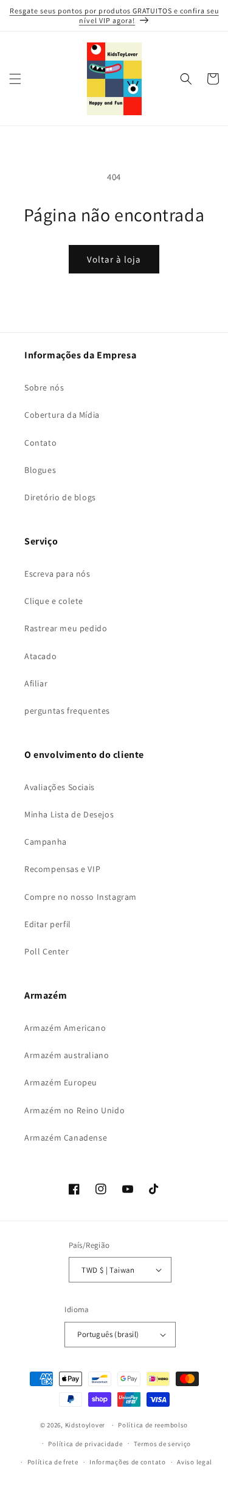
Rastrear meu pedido (65, 628)
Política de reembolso (153, 1425)
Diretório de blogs (60, 497)
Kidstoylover (85, 1425)
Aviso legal (194, 1462)
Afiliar (35, 683)
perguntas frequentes (67, 710)
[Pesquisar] (186, 78)
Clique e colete (53, 600)
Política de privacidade (85, 1443)
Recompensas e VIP (62, 868)
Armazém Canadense (65, 1137)
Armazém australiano (66, 1055)
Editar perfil (47, 924)
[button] (15, 78)
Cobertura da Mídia (62, 414)
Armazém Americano (65, 1027)
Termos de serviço (162, 1443)
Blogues (40, 469)
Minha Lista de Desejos (69, 814)
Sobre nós (44, 387)
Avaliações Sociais (59, 787)
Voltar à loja (114, 259)
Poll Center (46, 951)
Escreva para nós (57, 573)
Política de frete (52, 1462)
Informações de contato (127, 1462)
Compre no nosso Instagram (80, 896)
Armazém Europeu (60, 1082)
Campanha (45, 841)
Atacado (40, 656)
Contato (40, 442)
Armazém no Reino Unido (74, 1110)
